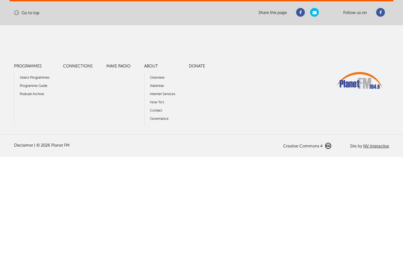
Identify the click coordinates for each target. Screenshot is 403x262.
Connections (78, 66)
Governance (159, 118)
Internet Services (162, 94)
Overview (157, 77)
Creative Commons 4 (303, 146)
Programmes (28, 66)
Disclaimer (23, 145)
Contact (156, 110)
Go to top (30, 12)
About (151, 66)
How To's (157, 102)
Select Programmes (34, 77)
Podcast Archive (32, 94)
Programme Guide (33, 86)
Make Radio (118, 66)
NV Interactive (376, 146)
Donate (197, 66)
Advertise (157, 86)
